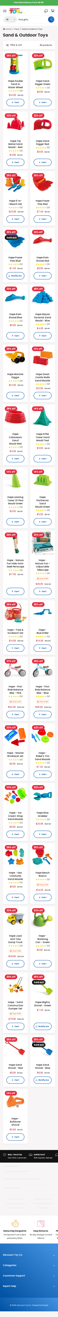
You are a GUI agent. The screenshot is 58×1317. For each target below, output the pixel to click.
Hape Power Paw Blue (15, 259)
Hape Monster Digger (15, 376)
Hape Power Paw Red (42, 202)
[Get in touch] (46, 11)
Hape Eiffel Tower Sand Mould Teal (43, 437)
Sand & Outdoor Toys (32, 29)
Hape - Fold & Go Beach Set (15, 631)
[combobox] (36, 19)
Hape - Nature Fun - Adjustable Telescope (42, 565)
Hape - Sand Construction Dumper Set (15, 1005)
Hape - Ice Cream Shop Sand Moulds (15, 816)
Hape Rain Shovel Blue (15, 316)
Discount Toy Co (24, 1305)
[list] (29, 1156)
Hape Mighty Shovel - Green (42, 1004)
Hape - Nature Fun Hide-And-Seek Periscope (15, 563)
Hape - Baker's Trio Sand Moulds (42, 756)
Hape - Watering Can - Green (42, 939)
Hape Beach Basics (43, 874)
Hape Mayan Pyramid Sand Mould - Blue (42, 317)
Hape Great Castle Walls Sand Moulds (42, 377)
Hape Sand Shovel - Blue (42, 1066)
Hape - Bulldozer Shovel (15, 1122)
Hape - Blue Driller (43, 631)
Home (9, 29)
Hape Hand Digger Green (42, 82)
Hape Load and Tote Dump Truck (15, 939)
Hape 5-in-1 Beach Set (15, 202)
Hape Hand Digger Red (42, 142)
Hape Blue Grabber (42, 814)
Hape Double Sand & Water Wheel (15, 84)
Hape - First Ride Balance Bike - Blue (42, 690)
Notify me (16, 276)
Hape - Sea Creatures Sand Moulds (15, 876)
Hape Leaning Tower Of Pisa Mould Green (15, 500)
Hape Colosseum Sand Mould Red (15, 438)
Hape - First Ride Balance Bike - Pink (15, 690)
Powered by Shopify (40, 1305)
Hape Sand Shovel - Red (15, 1066)
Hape (16, 29)
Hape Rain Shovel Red (42, 259)
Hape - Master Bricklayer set (15, 754)
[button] (4, 11)
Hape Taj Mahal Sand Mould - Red (15, 144)
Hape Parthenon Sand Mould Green (42, 502)
